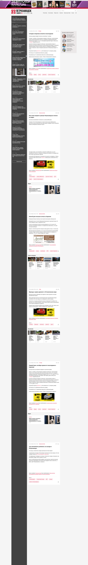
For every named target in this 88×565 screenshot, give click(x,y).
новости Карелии (51, 74)
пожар (37, 250)
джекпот (47, 324)
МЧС (47, 250)
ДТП (55, 176)
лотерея (31, 324)
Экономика (50, 12)
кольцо (50, 479)
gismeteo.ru (39, 50)
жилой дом (43, 250)
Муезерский (31, 250)
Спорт (72, 12)
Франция (36, 324)
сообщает (31, 42)
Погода (39, 31)
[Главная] (13, 13)
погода (30, 74)
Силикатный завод (40, 479)
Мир (40, 289)
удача (52, 324)
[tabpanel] (31, 87)
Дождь (35, 74)
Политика (45, 12)
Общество (56, 12)
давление (44, 74)
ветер (39, 74)
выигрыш (42, 324)
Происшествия (67, 12)
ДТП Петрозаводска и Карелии (42, 454)
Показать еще (19, 161)
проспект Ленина (49, 176)
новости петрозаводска (38, 179)
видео (30, 179)
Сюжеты (61, 12)
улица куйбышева (40, 176)
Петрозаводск (32, 176)
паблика (43, 157)
